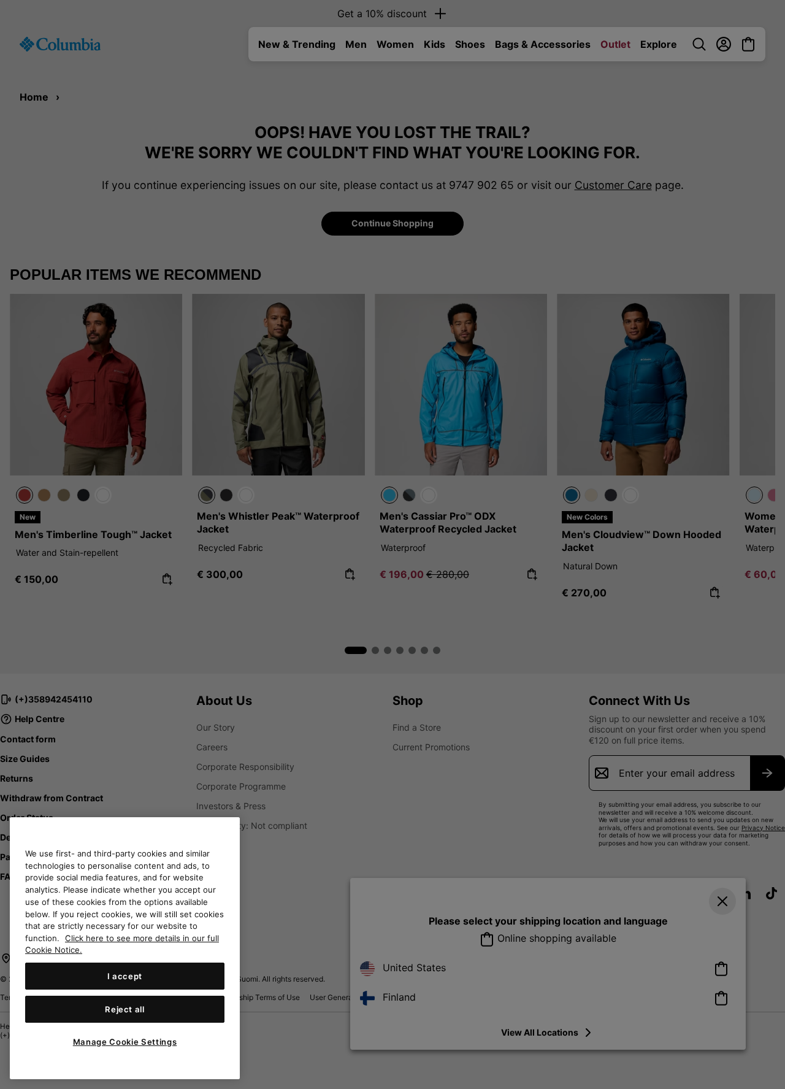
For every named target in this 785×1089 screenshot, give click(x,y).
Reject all (125, 1009)
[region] (125, 948)
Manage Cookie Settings (125, 1042)
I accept (124, 976)
